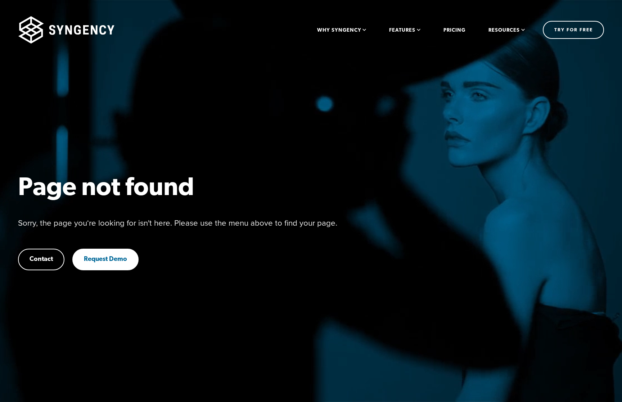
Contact (41, 259)
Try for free (573, 30)
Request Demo (105, 259)
